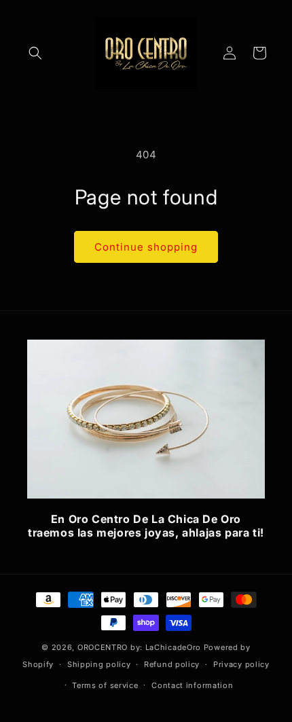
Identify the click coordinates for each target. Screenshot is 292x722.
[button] (35, 53)
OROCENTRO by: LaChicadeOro (140, 647)
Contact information (192, 685)
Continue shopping (146, 246)
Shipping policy (99, 664)
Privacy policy (241, 664)
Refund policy (172, 664)
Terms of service (105, 685)
